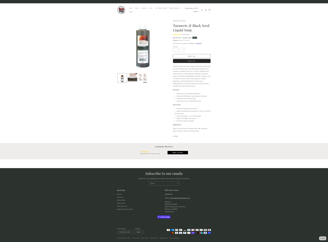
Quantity (175, 46)
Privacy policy (144, 238)
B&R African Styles (126, 238)
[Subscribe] (177, 184)
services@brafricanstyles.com (179, 198)
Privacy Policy (121, 203)
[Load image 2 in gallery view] (132, 78)
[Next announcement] (210, 1)
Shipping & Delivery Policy (125, 209)
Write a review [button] (178, 152)
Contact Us (120, 197)
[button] (131, 8)
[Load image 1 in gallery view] (122, 78)
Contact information (174, 238)
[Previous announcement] (117, 1)
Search (119, 194)
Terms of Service (122, 206)
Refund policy (136, 238)
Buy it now (191, 61)
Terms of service (154, 238)
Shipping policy (164, 238)
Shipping (175, 40)
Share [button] (176, 136)
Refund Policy (121, 200)
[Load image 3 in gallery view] (143, 78)
